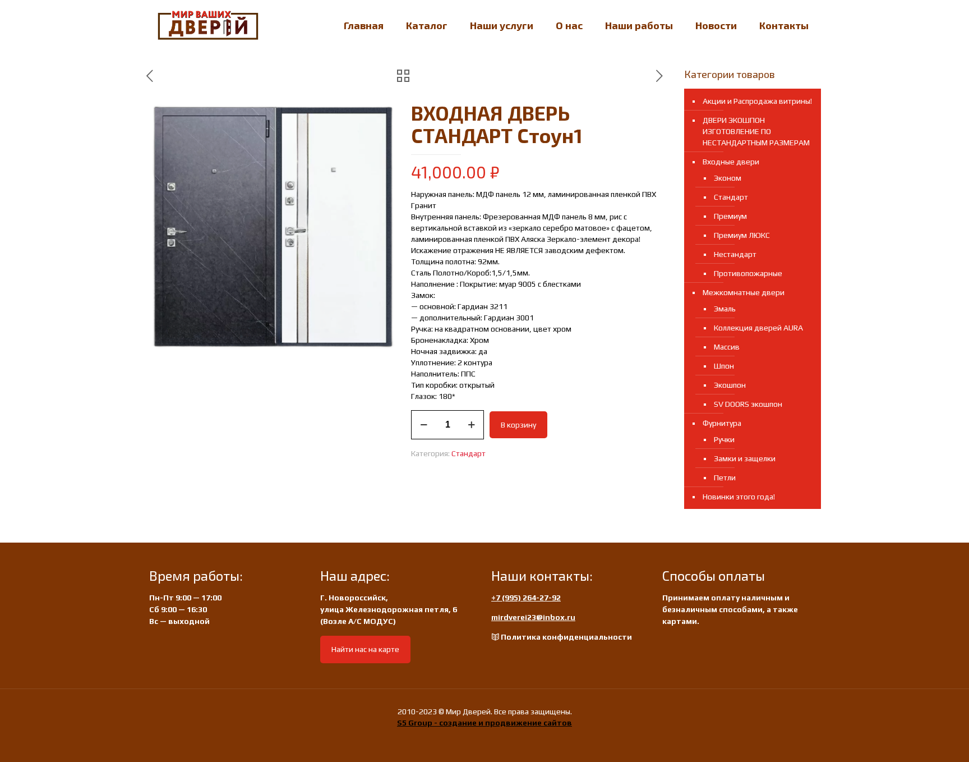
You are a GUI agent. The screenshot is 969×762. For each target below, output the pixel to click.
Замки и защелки (745, 458)
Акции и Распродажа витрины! (757, 101)
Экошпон (730, 384)
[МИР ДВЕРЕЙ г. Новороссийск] (208, 25)
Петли (725, 477)
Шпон (724, 365)
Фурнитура (722, 423)
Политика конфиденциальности (566, 636)
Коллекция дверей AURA (758, 327)
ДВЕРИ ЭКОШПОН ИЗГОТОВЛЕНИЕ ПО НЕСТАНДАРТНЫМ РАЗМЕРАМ (756, 131)
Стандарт (468, 453)
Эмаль (725, 308)
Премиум (730, 216)
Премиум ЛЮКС (742, 235)
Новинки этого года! (739, 496)
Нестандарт (735, 254)
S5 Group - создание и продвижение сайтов (484, 722)
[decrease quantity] (423, 425)
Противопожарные (748, 273)
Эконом (727, 177)
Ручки (724, 439)
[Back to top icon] (915, 739)
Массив (727, 346)
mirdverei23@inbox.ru (533, 617)
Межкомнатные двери (744, 292)
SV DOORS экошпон (748, 404)
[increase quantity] (471, 425)
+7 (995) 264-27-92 (526, 597)
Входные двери (731, 161)
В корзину (518, 424)
